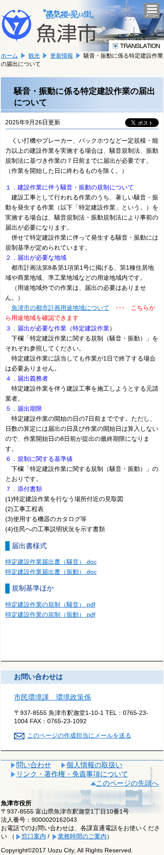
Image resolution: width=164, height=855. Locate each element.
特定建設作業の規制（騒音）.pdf (50, 604)
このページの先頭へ (127, 783)
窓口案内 (33, 836)
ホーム (9, 55)
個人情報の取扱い (94, 765)
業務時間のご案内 (82, 836)
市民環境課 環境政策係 (52, 697)
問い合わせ (33, 765)
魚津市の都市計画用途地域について (60, 307)
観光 (34, 55)
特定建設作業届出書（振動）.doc (51, 571)
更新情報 (61, 55)
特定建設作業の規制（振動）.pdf (50, 614)
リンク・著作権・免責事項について (72, 774)
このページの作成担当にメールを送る (79, 735)
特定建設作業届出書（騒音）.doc (51, 561)
